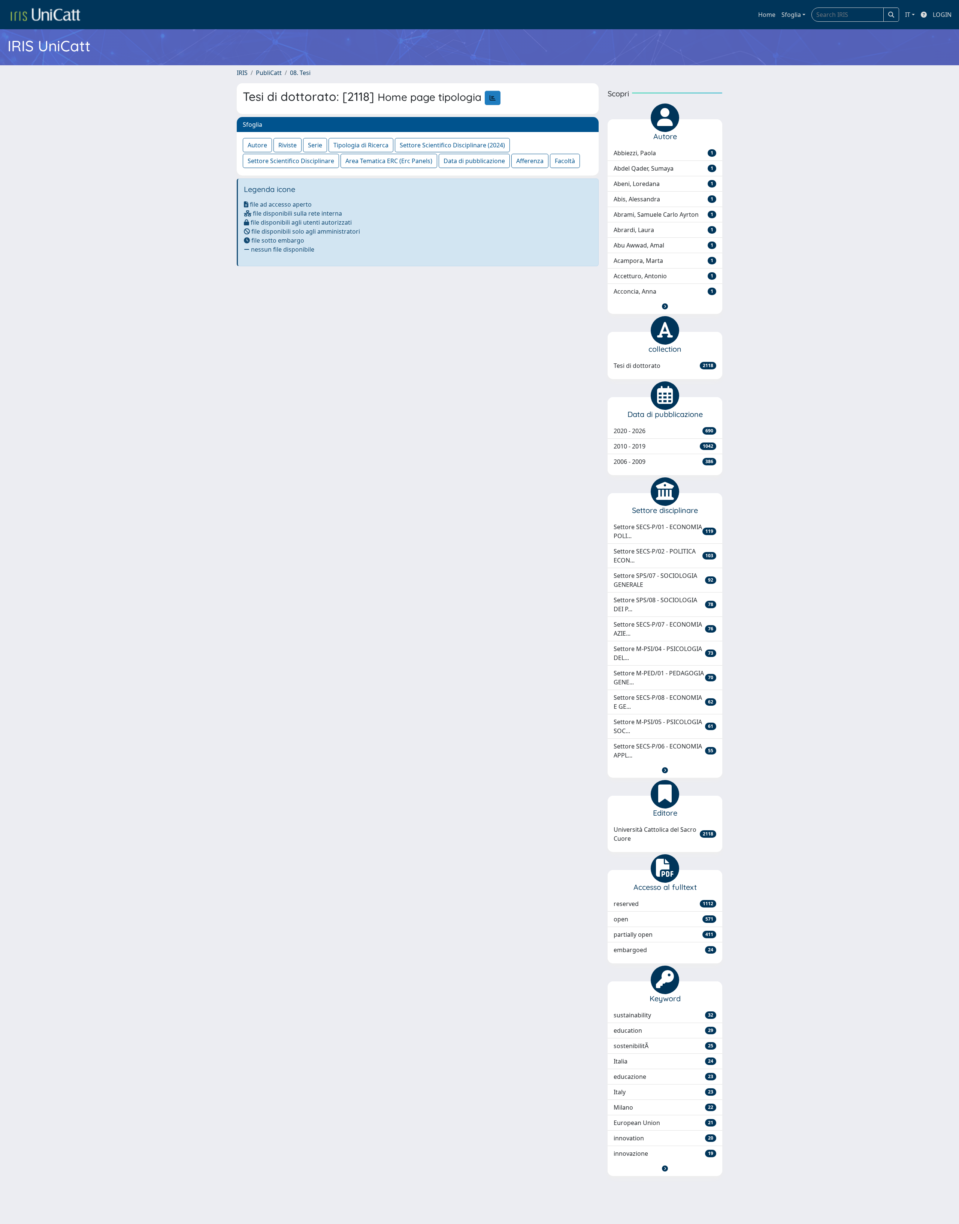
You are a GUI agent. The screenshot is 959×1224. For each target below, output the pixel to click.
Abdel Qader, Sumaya (663, 168)
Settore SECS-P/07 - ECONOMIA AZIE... (663, 629)
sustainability (663, 1015)
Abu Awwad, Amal (663, 245)
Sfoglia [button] (791, 14)
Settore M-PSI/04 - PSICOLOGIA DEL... (663, 653)
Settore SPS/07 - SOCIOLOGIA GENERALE (663, 580)
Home (766, 14)
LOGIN (942, 14)
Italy (663, 1092)
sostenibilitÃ (663, 1046)
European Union (663, 1123)
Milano (663, 1107)
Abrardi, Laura (663, 230)
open (663, 919)
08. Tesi (300, 73)
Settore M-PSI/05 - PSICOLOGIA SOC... (663, 726)
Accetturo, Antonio (663, 276)
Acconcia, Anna (663, 291)
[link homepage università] (45, 15)
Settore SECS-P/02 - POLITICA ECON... (663, 555)
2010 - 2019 (663, 446)
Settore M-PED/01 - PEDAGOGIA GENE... (663, 677)
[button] (665, 306)
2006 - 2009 (663, 462)
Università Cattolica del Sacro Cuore (663, 834)
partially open (663, 934)
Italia (663, 1061)
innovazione (663, 1153)
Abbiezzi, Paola (663, 153)
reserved (663, 904)
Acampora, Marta (663, 260)
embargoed (663, 950)
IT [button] (907, 14)
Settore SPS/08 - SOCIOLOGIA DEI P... (663, 604)
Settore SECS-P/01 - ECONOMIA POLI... (663, 531)
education (663, 1030)
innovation (663, 1138)
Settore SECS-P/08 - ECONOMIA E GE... (663, 702)
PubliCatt (269, 73)
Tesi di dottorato (663, 366)
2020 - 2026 (663, 431)
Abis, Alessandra (663, 199)
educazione (663, 1076)
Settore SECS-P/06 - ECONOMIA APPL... (663, 750)
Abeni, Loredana (663, 184)
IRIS (242, 73)
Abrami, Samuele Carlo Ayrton (663, 214)
